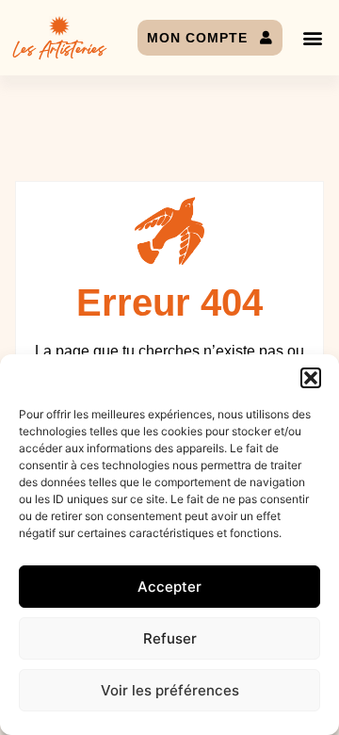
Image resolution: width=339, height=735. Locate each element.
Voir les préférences (170, 690)
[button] (310, 377)
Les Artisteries (59, 51)
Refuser (170, 638)
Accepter (169, 587)
